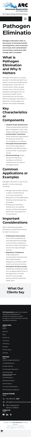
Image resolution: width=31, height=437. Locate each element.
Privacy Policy (7, 349)
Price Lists (6, 340)
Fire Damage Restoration (10, 369)
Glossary (5, 346)
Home (4, 328)
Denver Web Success (19, 427)
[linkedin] (7, 414)
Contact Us (6, 337)
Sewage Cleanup (8, 366)
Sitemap (5, 353)
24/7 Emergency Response (11, 389)
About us (5, 331)
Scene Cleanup (7, 383)
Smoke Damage (8, 372)
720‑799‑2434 (12, 399)
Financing (6, 343)
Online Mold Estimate (9, 374)
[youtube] (3, 414)
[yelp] (11, 414)
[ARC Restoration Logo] (15, 2)
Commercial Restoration (10, 386)
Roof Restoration (8, 377)
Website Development (13, 426)
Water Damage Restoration (11, 360)
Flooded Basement (8, 363)
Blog (4, 334)
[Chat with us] (1, 431)
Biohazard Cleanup (8, 380)
